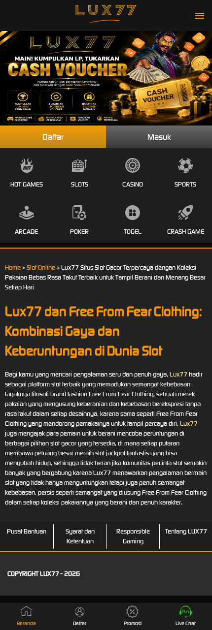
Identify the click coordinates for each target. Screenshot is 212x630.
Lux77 (178, 374)
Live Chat (186, 623)
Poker (79, 231)
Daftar (53, 136)
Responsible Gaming (133, 536)
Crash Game (185, 231)
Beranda (26, 623)
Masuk (159, 136)
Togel (132, 231)
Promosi (132, 623)
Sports (185, 184)
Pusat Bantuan (26, 531)
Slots (79, 184)
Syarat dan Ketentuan (80, 536)
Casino (132, 184)
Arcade (26, 231)
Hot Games (26, 184)
